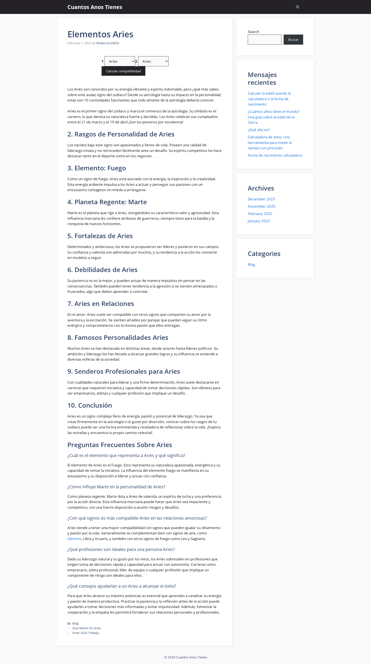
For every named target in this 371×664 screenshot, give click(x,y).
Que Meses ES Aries (86, 628)
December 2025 (261, 199)
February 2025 (260, 213)
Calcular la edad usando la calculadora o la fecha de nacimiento (269, 99)
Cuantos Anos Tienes (94, 7)
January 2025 (259, 220)
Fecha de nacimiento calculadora (275, 155)
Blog (75, 623)
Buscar (293, 39)
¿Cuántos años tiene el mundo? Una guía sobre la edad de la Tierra (274, 117)
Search (253, 31)
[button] (298, 7)
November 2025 (261, 206)
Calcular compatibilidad (123, 71)
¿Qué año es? (259, 129)
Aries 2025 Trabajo (85, 633)
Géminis (74, 538)
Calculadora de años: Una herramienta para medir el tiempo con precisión (270, 142)
